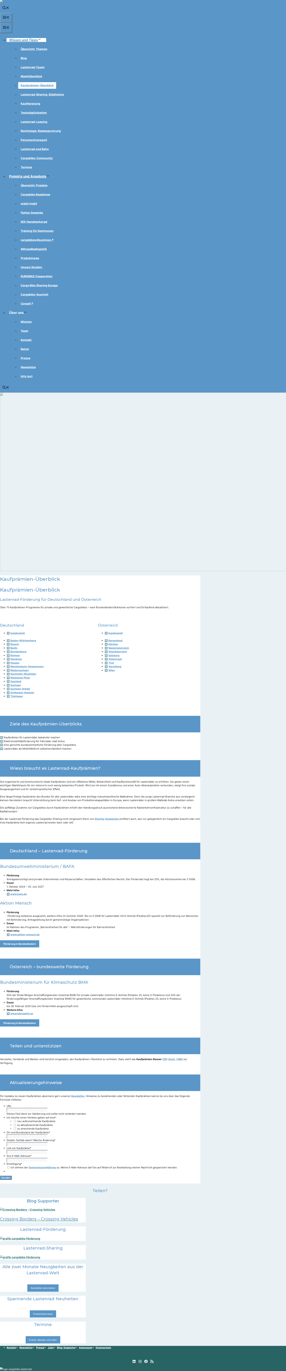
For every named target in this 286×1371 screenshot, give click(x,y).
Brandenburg (18, 651)
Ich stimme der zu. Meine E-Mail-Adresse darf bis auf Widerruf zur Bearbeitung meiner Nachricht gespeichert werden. (94, 1167)
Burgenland (115, 640)
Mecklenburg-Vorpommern (27, 666)
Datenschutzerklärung (42, 1167)
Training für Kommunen (37, 231)
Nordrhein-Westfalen (23, 674)
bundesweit (17, 633)
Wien (111, 670)
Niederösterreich (118, 648)
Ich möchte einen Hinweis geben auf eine (31, 1117)
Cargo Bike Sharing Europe (39, 285)
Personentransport (34, 140)
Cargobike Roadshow (35, 194)
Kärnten (113, 644)
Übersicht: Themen (34, 49)
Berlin (13, 648)
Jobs (51, 1347)
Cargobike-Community (37, 158)
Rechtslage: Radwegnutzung (41, 131)
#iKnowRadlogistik (34, 249)
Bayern (14, 644)
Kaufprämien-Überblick (37, 85)
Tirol (111, 662)
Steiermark (115, 659)
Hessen (14, 662)
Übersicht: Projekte (34, 185)
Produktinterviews (43, 1313)
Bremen (15, 655)
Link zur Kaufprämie (19, 1148)
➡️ (106, 640)
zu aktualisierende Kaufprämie (35, 1125)
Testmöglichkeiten (34, 112)
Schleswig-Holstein (22, 692)
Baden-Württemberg (23, 640)
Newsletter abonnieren (43, 1288)
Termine (26, 167)
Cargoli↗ (27, 303)
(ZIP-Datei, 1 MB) (172, 1059)
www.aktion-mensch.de (25, 934)
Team (24, 331)
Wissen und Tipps (23, 40)
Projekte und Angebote (27, 176)
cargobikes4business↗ (37, 240)
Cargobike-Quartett (34, 294)
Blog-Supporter (66, 1347)
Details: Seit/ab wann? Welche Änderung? (31, 1140)
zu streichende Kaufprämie (33, 1128)
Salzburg (113, 655)
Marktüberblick (31, 76)
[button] (6, 8)
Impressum (85, 1347)
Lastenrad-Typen (33, 67)
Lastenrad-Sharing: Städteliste (42, 94)
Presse (25, 358)
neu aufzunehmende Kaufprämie (36, 1121)
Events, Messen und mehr (43, 1339)
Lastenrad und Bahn (35, 149)
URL (9, 1106)
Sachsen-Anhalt (20, 688)
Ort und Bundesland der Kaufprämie (28, 1132)
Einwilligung (14, 1163)
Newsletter (28, 367)
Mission (26, 321)
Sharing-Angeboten (107, 818)
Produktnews (30, 258)
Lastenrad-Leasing (34, 121)
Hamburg (16, 659)
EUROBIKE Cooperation (36, 276)
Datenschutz (103, 1347)
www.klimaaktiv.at (21, 1013)
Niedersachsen (19, 670)
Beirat (25, 349)
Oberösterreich (117, 651)
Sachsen (15, 685)
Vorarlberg (114, 666)
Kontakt (26, 340)
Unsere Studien (31, 267)
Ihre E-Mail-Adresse (19, 1155)
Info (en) (27, 376)
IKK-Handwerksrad (34, 221)
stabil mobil (29, 203)
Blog (24, 58)
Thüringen (16, 696)
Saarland (15, 681)
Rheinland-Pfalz (20, 677)
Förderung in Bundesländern (19, 943)
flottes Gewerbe (32, 212)
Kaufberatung (30, 103)
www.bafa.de (18, 894)
